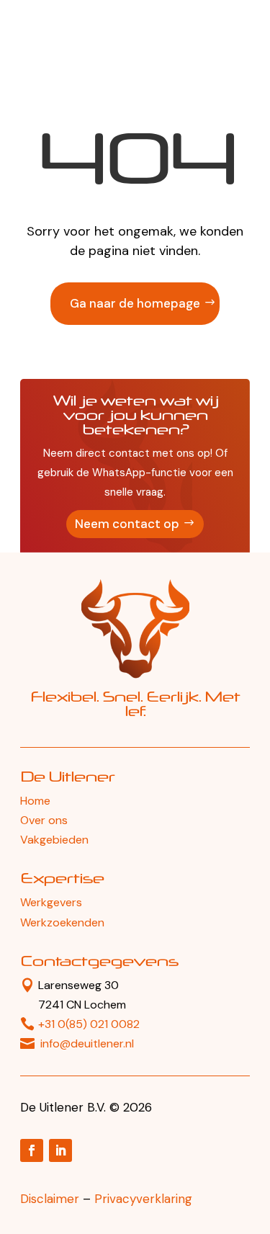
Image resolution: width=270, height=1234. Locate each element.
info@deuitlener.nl (87, 1043)
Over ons (44, 820)
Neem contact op (127, 524)
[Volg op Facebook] (31, 1150)
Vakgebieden (54, 839)
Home (35, 800)
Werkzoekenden (62, 922)
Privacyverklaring (143, 1199)
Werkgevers (51, 902)
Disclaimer (49, 1199)
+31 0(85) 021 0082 (89, 1024)
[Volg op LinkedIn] (60, 1150)
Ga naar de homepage (135, 303)
